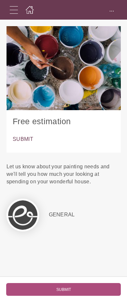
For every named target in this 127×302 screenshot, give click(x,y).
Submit (23, 139)
